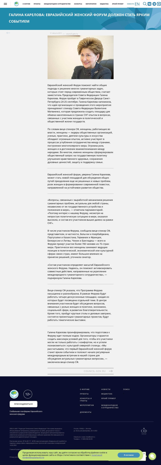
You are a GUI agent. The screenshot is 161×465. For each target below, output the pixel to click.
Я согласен (129, 455)
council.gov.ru (72, 34)
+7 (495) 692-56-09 (86, 439)
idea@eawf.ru (90, 437)
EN (137, 4)
